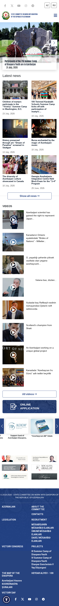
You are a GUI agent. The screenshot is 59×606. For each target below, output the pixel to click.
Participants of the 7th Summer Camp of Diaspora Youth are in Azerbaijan (21, 63)
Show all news (28, 196)
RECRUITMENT (39, 519)
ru (54, 5)
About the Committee (38, 508)
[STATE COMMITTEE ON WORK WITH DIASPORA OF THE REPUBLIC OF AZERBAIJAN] (6, 15)
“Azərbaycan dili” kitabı (41, 436)
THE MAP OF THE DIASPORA (11, 574)
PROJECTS (37, 546)
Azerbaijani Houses (12, 580)
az (47, 5)
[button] (54, 42)
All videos (28, 394)
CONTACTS (37, 514)
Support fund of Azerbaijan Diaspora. (17, 436)
